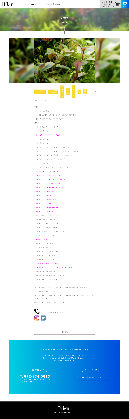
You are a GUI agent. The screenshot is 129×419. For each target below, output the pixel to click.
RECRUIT (58, 4)
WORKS (24, 4)
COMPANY (33, 4)
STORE (42, 4)
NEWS (50, 4)
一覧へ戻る (64, 332)
